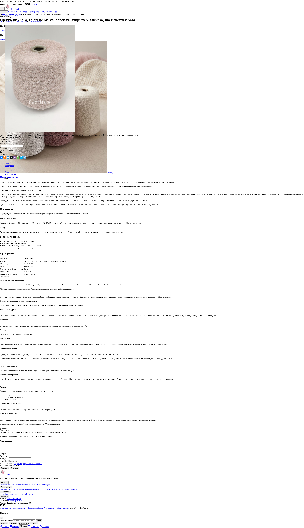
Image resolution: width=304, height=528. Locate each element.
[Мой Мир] (8, 157)
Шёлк (38, 485)
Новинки (12, 11)
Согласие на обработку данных (56, 508)
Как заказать (5, 489)
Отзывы (29, 494)
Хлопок (32, 485)
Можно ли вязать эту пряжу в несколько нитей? (21, 246)
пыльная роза (24, 523)
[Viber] (14, 157)
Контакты (9, 494)
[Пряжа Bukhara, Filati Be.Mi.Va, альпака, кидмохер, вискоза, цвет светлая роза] (40, 131)
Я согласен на (22, 464)
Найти (38, 521)
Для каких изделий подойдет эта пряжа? (18, 241)
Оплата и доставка (18, 489)
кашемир (4, 523)
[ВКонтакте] (29, 4)
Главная (3, 14)
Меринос (11, 485)
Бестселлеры (22, 11)
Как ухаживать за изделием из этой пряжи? (19, 248)
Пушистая (4, 30)
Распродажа (46, 485)
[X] (11, 157)
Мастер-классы (36, 11)
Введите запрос (6, 521)
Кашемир (4, 485)
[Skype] (21, 157)
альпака (34, 523)
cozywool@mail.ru (15, 501)
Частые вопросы (70, 489)
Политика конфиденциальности (13, 508)
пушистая (13, 523)
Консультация (57, 489)
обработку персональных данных (28, 464)
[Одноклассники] (4, 157)
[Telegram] (26, 4)
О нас (54, 11)
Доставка (47, 11)
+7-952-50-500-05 (39, 4)
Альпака (17, 14)
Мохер (26, 485)
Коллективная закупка (35, 489)
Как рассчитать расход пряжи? (14, 244)
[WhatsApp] (18, 157)
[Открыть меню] (2, 8)
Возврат (48, 489)
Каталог (4, 12)
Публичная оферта (35, 508)
